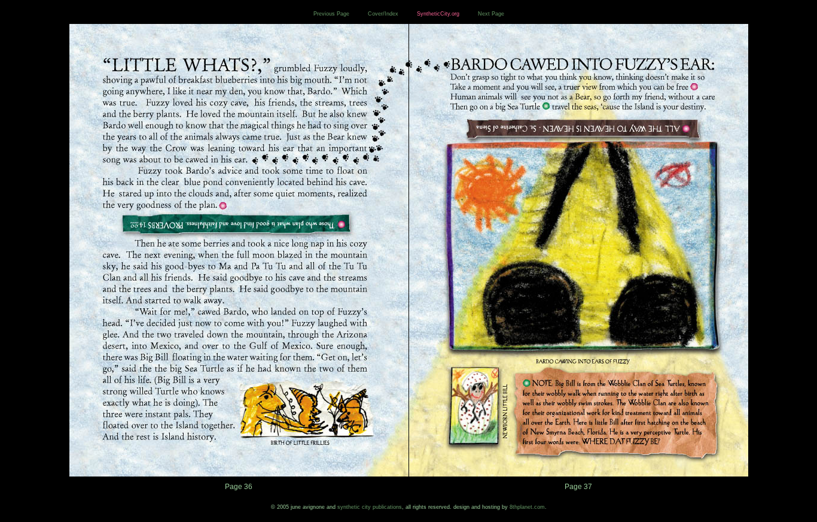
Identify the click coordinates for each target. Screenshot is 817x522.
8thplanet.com (527, 507)
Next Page (491, 14)
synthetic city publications (369, 507)
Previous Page (331, 14)
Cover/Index (383, 14)
